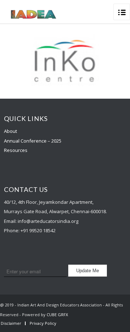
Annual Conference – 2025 (32, 141)
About (10, 131)
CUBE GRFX (57, 314)
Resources (15, 150)
